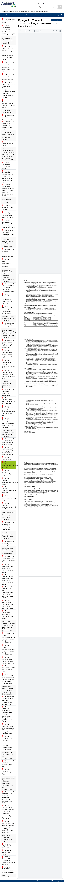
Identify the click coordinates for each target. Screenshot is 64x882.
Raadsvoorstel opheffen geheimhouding (8, 117)
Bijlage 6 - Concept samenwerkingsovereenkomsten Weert (9, 481)
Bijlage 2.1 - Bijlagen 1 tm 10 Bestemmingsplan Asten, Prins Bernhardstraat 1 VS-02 (7, 579)
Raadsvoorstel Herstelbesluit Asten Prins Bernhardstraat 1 (8, 559)
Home (12, 14)
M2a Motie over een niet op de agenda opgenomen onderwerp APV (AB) (8, 76)
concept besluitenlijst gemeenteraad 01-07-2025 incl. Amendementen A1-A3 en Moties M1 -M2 (8, 176)
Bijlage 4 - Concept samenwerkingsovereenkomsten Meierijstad (9, 464)
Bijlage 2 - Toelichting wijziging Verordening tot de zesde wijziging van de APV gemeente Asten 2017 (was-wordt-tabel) (8, 827)
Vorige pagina (57, 20)
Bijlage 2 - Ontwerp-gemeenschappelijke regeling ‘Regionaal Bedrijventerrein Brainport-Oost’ (8, 650)
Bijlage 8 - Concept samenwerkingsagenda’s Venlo (9, 497)
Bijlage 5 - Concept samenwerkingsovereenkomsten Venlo (9, 472)
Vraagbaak (39, 11)
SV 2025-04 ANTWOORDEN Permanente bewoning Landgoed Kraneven (8, 860)
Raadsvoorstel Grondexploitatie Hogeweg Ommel (8, 543)
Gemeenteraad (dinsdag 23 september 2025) (30, 14)
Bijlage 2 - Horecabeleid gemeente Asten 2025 (7, 771)
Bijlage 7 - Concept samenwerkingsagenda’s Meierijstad (9, 489)
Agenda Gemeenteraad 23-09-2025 (8, 143)
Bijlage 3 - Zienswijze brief (7, 458)
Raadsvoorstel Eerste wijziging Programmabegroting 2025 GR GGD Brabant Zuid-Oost (9, 343)
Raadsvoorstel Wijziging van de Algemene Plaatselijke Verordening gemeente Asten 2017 (8, 797)
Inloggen (58, 881)
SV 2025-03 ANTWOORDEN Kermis (7, 852)
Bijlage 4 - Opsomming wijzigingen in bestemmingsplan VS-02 (7, 614)
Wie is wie (31, 11)
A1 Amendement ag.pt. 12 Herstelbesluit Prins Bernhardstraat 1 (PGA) (8, 103)
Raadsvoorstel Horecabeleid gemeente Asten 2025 (8, 763)
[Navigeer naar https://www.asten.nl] (9, 6)
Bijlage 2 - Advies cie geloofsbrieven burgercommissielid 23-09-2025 (8, 263)
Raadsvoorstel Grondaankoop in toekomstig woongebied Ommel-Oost (8, 525)
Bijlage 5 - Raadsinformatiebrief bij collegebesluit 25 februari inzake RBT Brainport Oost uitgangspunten (8, 678)
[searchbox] (48, 7)
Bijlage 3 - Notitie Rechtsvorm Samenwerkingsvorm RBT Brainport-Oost (8, 660)
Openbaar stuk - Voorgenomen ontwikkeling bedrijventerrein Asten (8, 125)
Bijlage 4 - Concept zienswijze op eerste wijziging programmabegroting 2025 (9, 374)
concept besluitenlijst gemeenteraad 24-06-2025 (8, 165)
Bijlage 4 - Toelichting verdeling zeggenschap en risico (8, 668)
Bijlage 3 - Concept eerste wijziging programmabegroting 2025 (9, 364)
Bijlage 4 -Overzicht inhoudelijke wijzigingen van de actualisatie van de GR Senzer (8, 422)
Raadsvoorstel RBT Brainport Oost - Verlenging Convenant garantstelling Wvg (8, 287)
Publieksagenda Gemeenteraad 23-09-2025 (8, 21)
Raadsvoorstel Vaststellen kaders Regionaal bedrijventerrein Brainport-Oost (8, 700)
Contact (45, 11)
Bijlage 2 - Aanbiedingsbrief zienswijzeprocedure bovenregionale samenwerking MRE (8, 450)
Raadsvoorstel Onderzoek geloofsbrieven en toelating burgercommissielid (8, 252)
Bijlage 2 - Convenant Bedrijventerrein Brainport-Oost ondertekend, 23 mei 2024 (7, 298)
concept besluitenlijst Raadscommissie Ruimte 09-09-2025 (8, 214)
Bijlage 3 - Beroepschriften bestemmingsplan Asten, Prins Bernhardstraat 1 (7, 604)
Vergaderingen (13, 11)
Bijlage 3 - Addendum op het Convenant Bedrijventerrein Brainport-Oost (7, 309)
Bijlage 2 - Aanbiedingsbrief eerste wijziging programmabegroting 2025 (9, 354)
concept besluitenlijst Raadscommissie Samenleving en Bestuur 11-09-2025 (8, 223)
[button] (60, 7)
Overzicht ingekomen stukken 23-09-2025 (8, 207)
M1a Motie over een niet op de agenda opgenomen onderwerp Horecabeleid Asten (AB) (8, 66)
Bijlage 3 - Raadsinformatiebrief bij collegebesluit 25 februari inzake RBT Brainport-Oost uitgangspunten (8, 729)
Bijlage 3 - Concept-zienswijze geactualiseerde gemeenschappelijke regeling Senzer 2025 (8, 410)
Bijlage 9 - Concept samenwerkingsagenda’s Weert (9, 506)
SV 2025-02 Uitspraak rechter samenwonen (7, 845)
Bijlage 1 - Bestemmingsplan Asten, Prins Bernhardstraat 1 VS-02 (7, 568)
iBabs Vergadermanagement (43, 881)
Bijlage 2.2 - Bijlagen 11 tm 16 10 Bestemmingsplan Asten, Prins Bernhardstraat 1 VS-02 (7, 592)
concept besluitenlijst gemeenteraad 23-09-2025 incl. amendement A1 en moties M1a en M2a (8, 30)
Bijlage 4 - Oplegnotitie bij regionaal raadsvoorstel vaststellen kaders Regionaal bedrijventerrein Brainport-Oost (7, 743)
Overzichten (22, 11)
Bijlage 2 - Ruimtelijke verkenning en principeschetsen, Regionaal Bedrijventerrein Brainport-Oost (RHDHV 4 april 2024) (7, 714)
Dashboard (4, 11)
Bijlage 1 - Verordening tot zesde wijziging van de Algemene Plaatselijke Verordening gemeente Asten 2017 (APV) (8, 812)
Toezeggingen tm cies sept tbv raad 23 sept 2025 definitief (8, 233)
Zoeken (40, 3)
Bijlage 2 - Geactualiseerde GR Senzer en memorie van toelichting (8, 400)
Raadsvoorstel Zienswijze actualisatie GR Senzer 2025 (8, 392)
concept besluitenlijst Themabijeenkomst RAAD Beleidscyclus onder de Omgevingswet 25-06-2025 (8, 190)
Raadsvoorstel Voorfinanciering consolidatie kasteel (8, 325)
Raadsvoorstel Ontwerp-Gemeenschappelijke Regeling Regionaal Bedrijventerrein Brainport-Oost (8, 638)
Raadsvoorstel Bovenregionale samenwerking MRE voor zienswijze (8, 441)
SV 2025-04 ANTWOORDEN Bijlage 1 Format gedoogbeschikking (8, 869)
